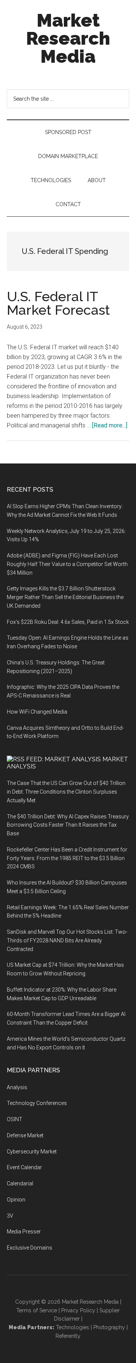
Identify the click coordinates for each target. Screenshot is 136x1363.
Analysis (17, 1087)
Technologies (72, 1327)
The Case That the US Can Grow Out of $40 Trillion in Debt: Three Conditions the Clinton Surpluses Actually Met (66, 791)
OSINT (14, 1119)
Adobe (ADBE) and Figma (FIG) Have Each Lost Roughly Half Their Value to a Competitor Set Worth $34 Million (67, 564)
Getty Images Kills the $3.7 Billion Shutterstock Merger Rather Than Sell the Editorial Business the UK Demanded (65, 597)
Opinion (16, 1200)
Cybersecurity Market (32, 1152)
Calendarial (20, 1183)
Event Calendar (24, 1167)
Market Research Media (68, 38)
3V (10, 1216)
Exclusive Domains (29, 1248)
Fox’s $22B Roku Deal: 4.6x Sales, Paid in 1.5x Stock (68, 622)
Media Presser (24, 1232)
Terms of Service (36, 1310)
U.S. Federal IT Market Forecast (58, 303)
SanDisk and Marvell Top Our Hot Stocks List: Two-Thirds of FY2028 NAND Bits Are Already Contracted (67, 940)
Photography (109, 1327)
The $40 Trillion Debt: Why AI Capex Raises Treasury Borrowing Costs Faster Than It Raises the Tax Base (68, 825)
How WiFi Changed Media (37, 712)
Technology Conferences (37, 1103)
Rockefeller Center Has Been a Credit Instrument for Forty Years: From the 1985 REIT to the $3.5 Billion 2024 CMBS (67, 858)
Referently (68, 1336)
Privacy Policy (78, 1310)
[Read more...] (109, 425)
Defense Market (25, 1135)
